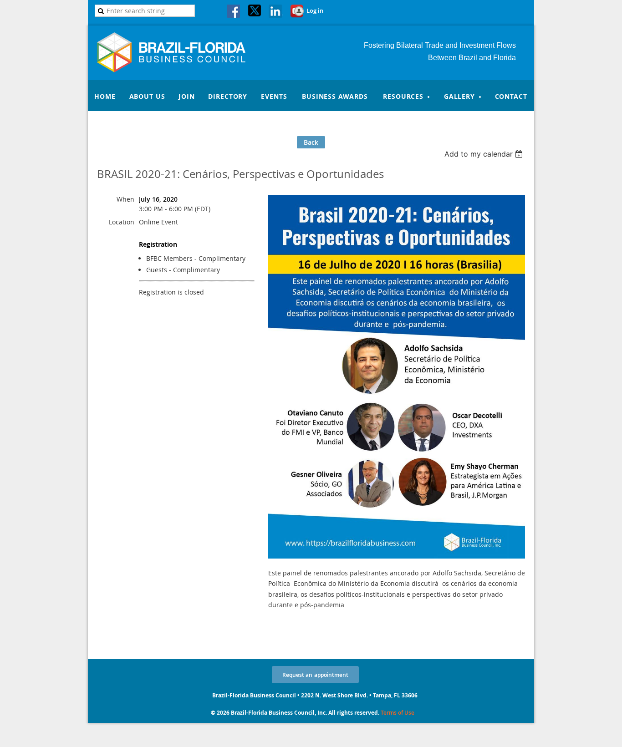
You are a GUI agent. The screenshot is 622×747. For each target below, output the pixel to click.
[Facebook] (234, 12)
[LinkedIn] (276, 12)
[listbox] (484, 153)
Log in (314, 10)
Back (311, 142)
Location (121, 222)
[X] (255, 12)
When (125, 199)
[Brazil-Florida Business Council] (181, 70)
